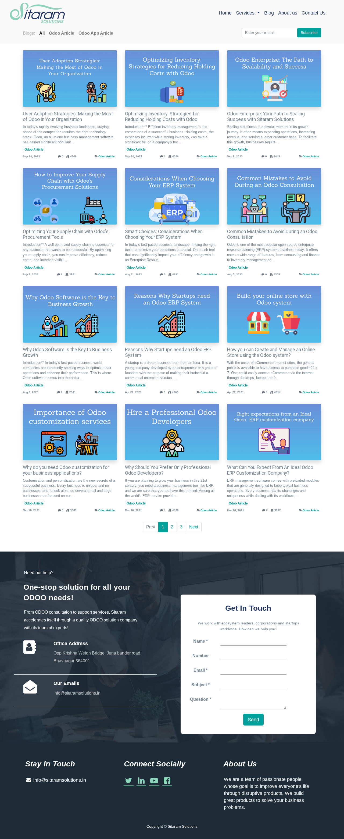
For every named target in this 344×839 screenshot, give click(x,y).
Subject (199, 684)
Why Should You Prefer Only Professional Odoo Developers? (168, 470)
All (42, 33)
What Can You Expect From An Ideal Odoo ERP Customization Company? (270, 470)
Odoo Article (34, 149)
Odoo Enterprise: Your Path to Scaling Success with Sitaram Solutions (266, 116)
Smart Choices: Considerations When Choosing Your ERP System (164, 234)
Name (199, 641)
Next (193, 527)
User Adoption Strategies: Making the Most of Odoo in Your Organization (68, 116)
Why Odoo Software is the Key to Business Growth (67, 352)
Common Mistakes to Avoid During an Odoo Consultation (272, 234)
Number (200, 655)
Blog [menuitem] (269, 13)
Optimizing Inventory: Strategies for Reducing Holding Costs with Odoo (162, 116)
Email (199, 670)
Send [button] (253, 719)
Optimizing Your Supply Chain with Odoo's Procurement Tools (66, 234)
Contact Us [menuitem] (313, 13)
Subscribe (309, 32)
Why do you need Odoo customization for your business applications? (66, 470)
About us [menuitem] (287, 13)
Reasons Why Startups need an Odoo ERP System (168, 352)
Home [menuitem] (225, 13)
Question (199, 699)
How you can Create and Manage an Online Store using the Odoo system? (271, 352)
